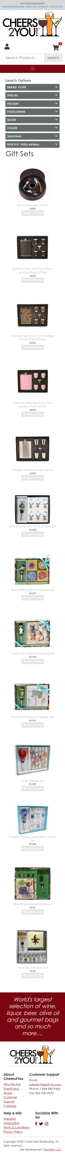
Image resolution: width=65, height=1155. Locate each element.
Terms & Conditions (16, 1127)
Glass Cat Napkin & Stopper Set (32, 653)
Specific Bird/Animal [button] (23, 144)
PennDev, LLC (52, 1149)
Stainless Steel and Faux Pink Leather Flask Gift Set (32, 404)
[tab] (32, 87)
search (53, 57)
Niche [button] (11, 119)
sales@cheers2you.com (45, 1084)
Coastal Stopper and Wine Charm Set (32, 838)
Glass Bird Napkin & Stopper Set (32, 590)
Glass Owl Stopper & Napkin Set (32, 717)
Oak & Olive (57, 6)
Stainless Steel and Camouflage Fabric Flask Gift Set (32, 337)
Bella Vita (31, 6)
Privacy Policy (13, 1132)
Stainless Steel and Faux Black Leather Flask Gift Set (32, 270)
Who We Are (12, 1084)
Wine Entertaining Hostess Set (32, 904)
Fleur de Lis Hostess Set (32, 967)
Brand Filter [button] (16, 87)
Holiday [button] (13, 103)
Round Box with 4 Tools (32, 205)
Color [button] (12, 128)
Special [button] (12, 95)
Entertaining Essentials (13, 6)
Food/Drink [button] (16, 111)
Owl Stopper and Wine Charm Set (32, 526)
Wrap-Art (43, 6)
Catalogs (10, 1106)
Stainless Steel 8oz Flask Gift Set (32, 470)
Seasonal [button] (14, 136)
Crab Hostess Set (32, 781)
